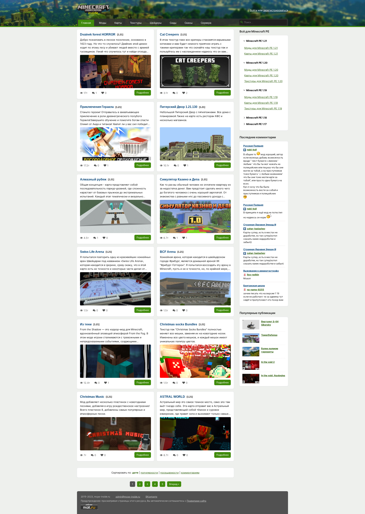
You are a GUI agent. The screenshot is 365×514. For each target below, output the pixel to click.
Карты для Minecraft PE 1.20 (261, 75)
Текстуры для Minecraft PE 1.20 (263, 81)
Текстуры (136, 22)
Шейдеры (156, 22)
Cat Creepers (169, 34)
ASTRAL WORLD (172, 396)
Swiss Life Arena (92, 251)
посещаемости (169, 472)
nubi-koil (252, 149)
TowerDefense (269, 335)
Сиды (173, 22)
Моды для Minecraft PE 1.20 (261, 69)
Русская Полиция (253, 145)
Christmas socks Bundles (178, 324)
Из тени (86, 324)
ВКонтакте (151, 496)
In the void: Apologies (273, 375)
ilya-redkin (253, 274)
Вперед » (174, 484)
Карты (118, 22)
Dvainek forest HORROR (97, 34)
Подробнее (142, 92)
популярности (149, 472)
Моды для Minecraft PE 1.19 (261, 97)
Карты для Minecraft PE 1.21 (261, 53)
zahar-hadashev (256, 228)
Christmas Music (92, 396)
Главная (86, 22)
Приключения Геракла (97, 106)
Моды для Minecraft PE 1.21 (261, 47)
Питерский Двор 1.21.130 (178, 106)
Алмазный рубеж (93, 179)
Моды (102, 22)
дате (135, 472)
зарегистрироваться (275, 10)
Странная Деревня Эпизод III (259, 224)
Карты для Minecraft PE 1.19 (261, 102)
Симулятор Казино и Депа (179, 179)
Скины (189, 22)
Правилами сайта (196, 500)
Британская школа (254, 285)
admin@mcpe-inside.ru (128, 496)
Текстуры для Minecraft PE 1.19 (263, 108)
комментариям (190, 472)
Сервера (206, 22)
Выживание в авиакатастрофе (261, 270)
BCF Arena (168, 251)
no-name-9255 (255, 289)
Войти (253, 10)
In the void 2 (268, 362)
